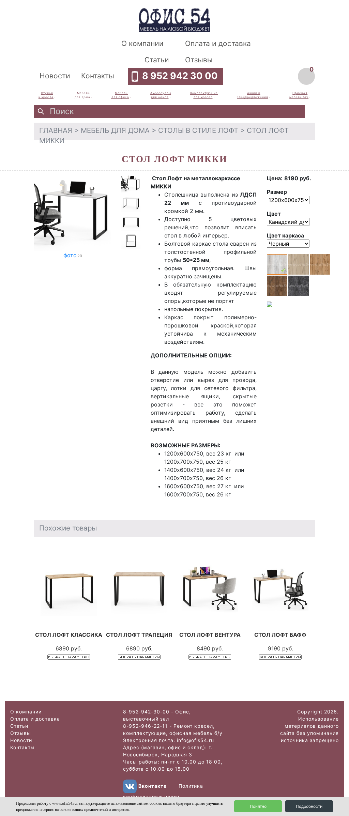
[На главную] (174, 19)
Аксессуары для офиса (160, 95)
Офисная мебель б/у (298, 95)
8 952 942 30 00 (180, 75)
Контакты (97, 76)
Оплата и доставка (218, 43)
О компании (142, 43)
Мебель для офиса (120, 95)
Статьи (157, 60)
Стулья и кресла (46, 95)
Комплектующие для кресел (204, 95)
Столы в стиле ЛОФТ (198, 130)
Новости (55, 76)
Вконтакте (152, 786)
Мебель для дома (82, 95)
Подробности (309, 806)
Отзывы (199, 60)
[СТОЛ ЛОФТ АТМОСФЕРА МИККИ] (72, 212)
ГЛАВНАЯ (55, 130)
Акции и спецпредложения (252, 95)
